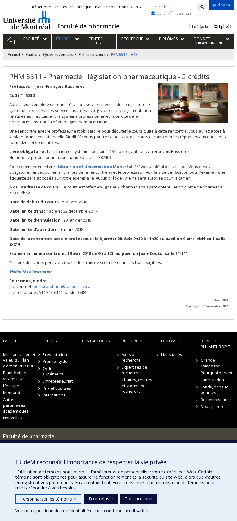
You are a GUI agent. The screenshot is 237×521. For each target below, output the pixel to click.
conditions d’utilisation (126, 511)
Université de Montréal (26, 20)
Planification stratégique (14, 375)
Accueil (14, 54)
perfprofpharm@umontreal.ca (62, 286)
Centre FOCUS (96, 341)
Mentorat (11, 392)
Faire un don (212, 380)
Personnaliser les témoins (48, 499)
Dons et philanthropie (215, 343)
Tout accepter (139, 499)
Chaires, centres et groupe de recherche (137, 385)
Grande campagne (210, 363)
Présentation (55, 354)
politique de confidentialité (62, 511)
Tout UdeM (182, 14)
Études (31, 54)
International (55, 395)
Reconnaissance (216, 399)
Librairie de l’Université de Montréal (95, 166)
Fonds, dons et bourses (214, 390)
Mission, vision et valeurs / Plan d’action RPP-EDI (19, 360)
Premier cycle (55, 361)
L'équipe (11, 385)
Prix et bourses (57, 388)
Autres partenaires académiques (16, 405)
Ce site (160, 14)
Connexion (128, 7)
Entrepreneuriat (58, 381)
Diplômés (170, 341)
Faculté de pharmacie (88, 26)
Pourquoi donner (217, 372)
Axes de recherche (131, 357)
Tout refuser (100, 499)
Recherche (132, 341)
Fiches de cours (92, 54)
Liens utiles (171, 354)
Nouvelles (12, 418)
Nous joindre (213, 406)
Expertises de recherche (134, 370)
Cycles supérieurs (58, 54)
